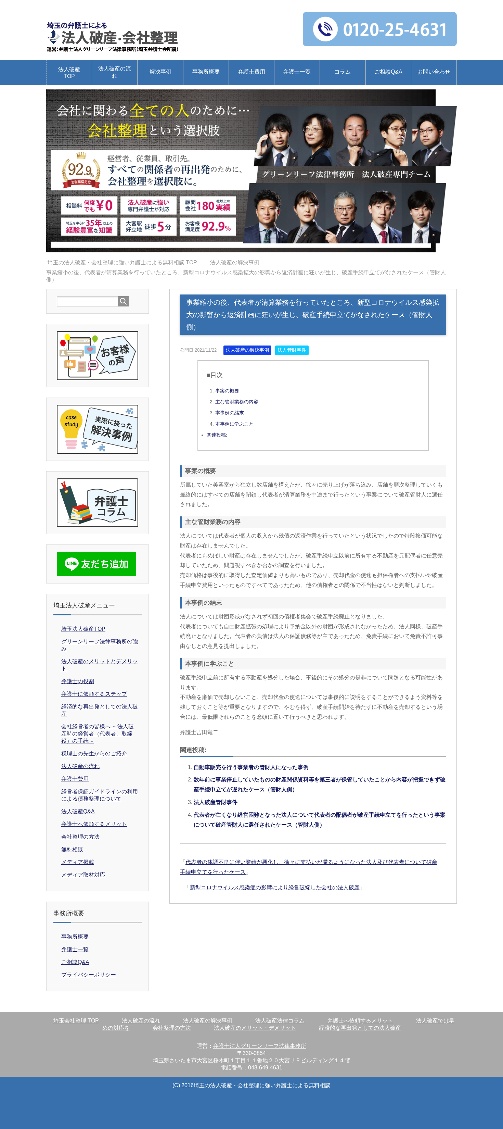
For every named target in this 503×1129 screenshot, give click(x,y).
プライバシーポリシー (88, 975)
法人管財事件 (292, 350)
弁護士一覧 (297, 72)
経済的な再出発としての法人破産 (360, 1028)
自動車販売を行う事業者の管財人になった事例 (251, 767)
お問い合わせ (433, 72)
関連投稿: (217, 435)
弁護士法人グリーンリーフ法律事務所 (259, 1046)
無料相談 (72, 849)
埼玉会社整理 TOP (76, 1021)
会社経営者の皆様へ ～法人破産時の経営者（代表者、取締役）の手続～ (97, 734)
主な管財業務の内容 (236, 401)
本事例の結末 (229, 412)
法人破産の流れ (114, 72)
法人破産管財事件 (215, 802)
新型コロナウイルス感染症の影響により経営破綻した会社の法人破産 (275, 887)
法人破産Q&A (78, 811)
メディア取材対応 (83, 875)
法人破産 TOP (69, 72)
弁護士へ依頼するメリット (94, 824)
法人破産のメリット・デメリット (255, 1028)
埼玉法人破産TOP (83, 629)
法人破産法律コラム (280, 1021)
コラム (342, 72)
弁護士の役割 (77, 681)
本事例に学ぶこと (234, 424)
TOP (122, 262)
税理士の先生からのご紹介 (94, 753)
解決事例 (160, 72)
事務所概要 (206, 72)
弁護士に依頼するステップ (94, 694)
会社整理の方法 (80, 837)
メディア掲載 (77, 862)
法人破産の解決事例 (247, 350)
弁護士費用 (251, 72)
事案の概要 (227, 390)
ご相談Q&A (388, 72)
